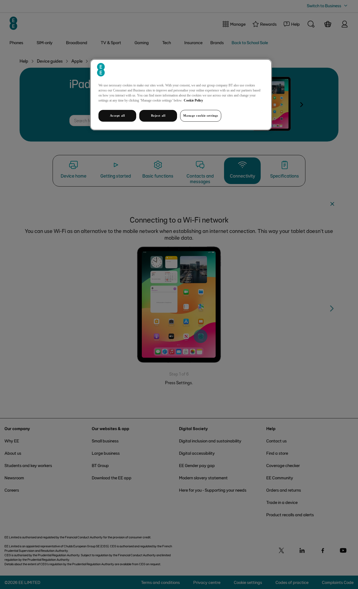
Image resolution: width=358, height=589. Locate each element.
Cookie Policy (193, 100)
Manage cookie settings (200, 115)
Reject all (158, 115)
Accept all (117, 115)
